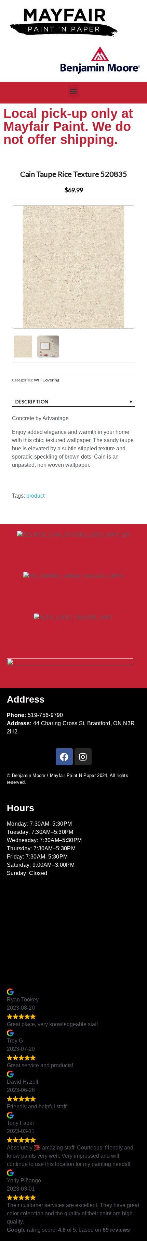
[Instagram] (83, 756)
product (35, 496)
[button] (73, 91)
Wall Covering (46, 379)
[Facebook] (64, 756)
